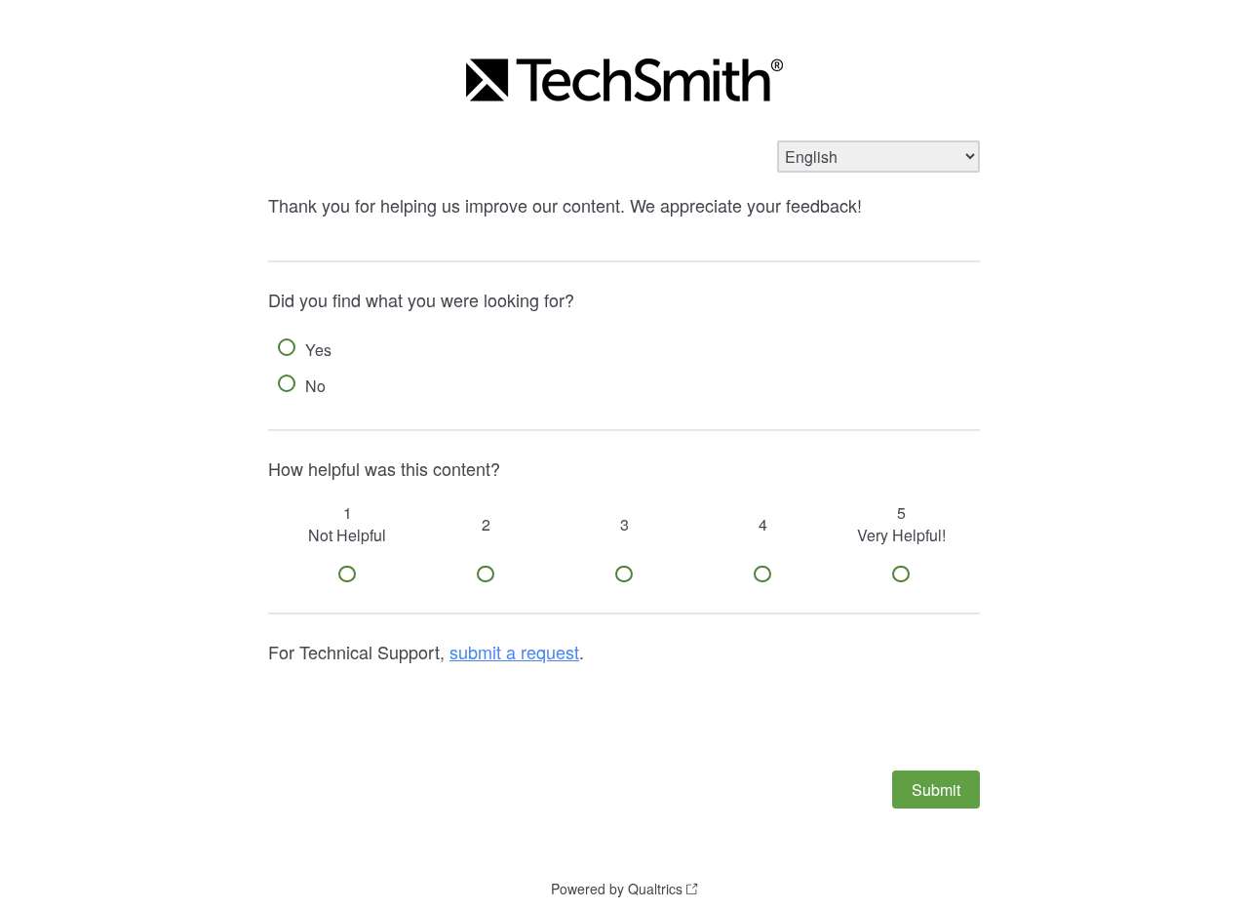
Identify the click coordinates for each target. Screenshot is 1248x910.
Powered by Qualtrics (616, 888)
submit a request (514, 651)
